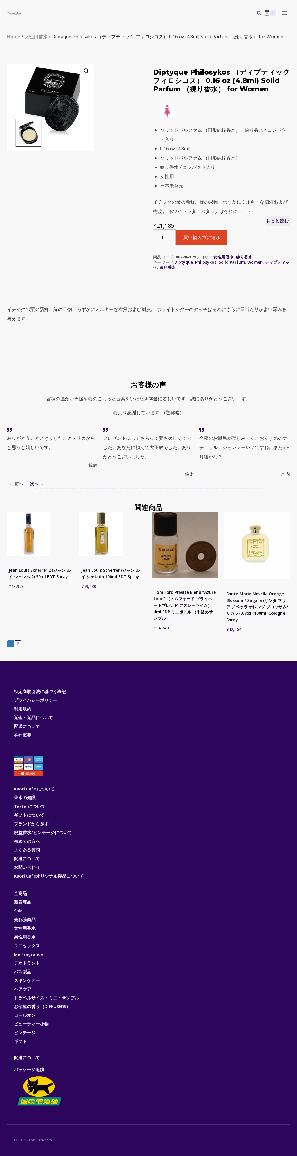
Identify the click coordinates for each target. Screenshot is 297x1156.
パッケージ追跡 (29, 1069)
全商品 (20, 893)
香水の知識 (25, 797)
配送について (27, 726)
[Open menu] (284, 12)
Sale (18, 910)
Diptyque (183, 262)
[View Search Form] (256, 13)
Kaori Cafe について (34, 789)
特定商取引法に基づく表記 (40, 691)
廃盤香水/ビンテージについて (43, 832)
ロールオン (25, 1015)
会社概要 (22, 735)
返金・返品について (33, 717)
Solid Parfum (232, 262)
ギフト (20, 1041)
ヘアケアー (25, 989)
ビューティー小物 (31, 1024)
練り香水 (244, 257)
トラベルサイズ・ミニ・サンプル (46, 998)
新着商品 (22, 902)
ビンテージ (25, 1032)
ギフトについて (29, 815)
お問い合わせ (27, 867)
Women (255, 262)
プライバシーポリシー (35, 700)
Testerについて (30, 806)
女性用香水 (36, 36)
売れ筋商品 (25, 919)
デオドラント (27, 963)
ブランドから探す (31, 823)
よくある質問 (27, 850)
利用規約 (22, 709)
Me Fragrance (28, 954)
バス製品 (22, 971)
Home (13, 36)
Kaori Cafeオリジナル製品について (49, 876)
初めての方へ (27, 841)
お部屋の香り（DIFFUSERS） (42, 1006)
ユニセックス (27, 945)
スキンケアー (27, 980)
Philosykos (205, 262)
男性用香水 (25, 937)
